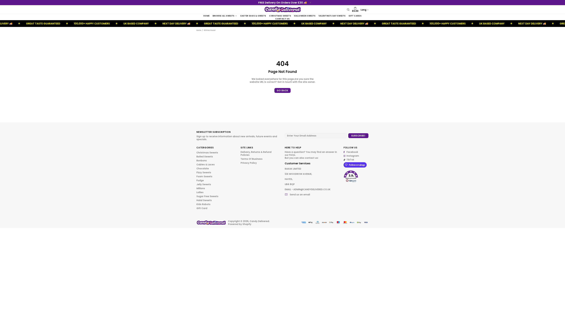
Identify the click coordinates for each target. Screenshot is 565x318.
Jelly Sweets (203, 184)
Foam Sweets (204, 176)
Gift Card (201, 208)
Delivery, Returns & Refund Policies (256, 153)
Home (198, 30)
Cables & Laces (205, 164)
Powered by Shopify (239, 224)
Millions (200, 188)
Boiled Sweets (204, 156)
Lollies (199, 192)
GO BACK (282, 90)
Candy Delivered (282, 9)
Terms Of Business (251, 159)
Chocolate (202, 168)
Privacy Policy (249, 163)
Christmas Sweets (207, 152)
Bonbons (201, 160)
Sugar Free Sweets (207, 196)
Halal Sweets (204, 200)
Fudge (200, 180)
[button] (356, 175)
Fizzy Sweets (203, 172)
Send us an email (300, 194)
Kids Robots (203, 204)
